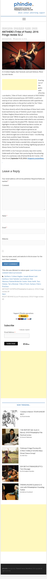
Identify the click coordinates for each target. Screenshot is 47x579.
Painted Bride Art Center (18, 281)
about (20, 13)
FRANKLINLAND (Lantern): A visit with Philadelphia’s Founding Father (32, 487)
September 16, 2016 (20, 39)
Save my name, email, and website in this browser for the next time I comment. (22, 257)
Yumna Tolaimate (27, 437)
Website (5, 239)
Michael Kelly (7, 39)
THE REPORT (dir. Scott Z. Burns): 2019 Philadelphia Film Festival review (31, 432)
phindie (4, 568)
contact (26, 13)
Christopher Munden (28, 471)
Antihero (7, 276)
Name (4, 216)
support (42, 13)
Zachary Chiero (35, 284)
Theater (34, 28)
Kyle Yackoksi (14, 279)
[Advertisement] (19, 84)
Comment (5, 185)
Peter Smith (32, 281)
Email (4, 227)
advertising (34, 13)
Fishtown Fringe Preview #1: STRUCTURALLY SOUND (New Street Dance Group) (31, 450)
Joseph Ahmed (28, 276)
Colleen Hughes (17, 276)
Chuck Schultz (26, 416)
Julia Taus (24, 455)
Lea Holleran (24, 279)
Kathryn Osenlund (27, 492)
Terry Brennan (13, 284)
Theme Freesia (20, 568)
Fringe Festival (7, 28)
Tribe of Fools (24, 284)
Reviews (28, 28)
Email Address (9, 332)
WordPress (29, 568)
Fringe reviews (19, 28)
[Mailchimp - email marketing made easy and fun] (26, 346)
